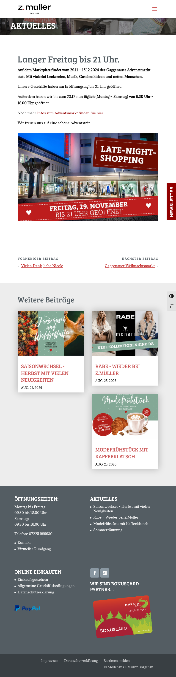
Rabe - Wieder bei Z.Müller (117, 369)
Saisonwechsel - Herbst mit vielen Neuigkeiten (45, 372)
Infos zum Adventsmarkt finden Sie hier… (72, 113)
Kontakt (24, 542)
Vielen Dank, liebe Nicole (42, 265)
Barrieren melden (117, 660)
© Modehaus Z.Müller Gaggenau (128, 667)
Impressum (49, 660)
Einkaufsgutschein (33, 579)
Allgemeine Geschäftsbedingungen (46, 585)
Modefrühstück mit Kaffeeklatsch (121, 453)
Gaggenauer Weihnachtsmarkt (130, 265)
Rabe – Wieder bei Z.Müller (115, 517)
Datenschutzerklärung (36, 592)
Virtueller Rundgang (34, 549)
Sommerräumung (107, 529)
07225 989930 (40, 533)
